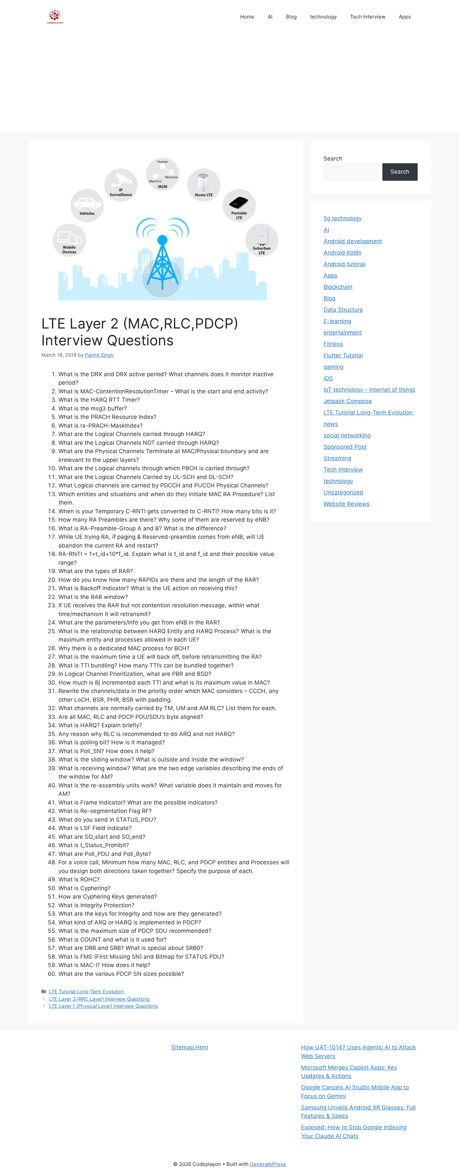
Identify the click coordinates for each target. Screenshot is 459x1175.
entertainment (343, 332)
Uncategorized (343, 492)
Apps (405, 16)
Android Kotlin (343, 252)
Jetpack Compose (348, 401)
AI (270, 16)
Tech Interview (367, 16)
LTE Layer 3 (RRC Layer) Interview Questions (99, 999)
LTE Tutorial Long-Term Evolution (87, 991)
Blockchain (338, 287)
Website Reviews (347, 504)
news (331, 424)
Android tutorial (345, 264)
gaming (333, 366)
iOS (328, 378)
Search (333, 158)
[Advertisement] (229, 84)
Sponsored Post (345, 446)
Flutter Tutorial (343, 355)
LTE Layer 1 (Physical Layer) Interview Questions (103, 1006)
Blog (291, 16)
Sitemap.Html (189, 1047)
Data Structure (343, 309)
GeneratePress (268, 1164)
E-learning (337, 321)
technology (323, 16)
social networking (347, 435)
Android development (353, 241)
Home (247, 16)
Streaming (337, 458)
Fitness (333, 344)
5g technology (343, 218)
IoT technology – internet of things (369, 389)
